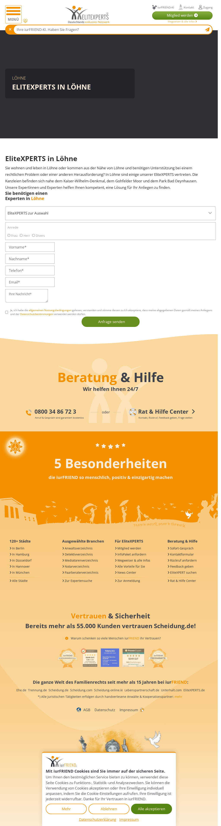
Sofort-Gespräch (182, 548)
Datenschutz (105, 710)
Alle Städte (20, 581)
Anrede (13, 227)
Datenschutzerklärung (97, 819)
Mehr (66, 808)
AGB (86, 710)
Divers (40, 236)
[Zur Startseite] (86, 12)
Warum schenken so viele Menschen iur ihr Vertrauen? (115, 638)
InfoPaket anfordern (131, 554)
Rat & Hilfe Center (183, 581)
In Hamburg (20, 554)
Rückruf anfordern (183, 560)
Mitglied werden (129, 548)
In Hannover (21, 566)
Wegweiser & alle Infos (181, 21)
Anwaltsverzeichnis (79, 548)
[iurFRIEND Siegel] (67, 658)
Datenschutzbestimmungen (36, 314)
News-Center (126, 572)
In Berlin (18, 548)
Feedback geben (182, 566)
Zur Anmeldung (128, 581)
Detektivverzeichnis (79, 554)
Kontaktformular (182, 554)
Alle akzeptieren (151, 808)
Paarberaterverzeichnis (81, 572)
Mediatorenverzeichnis (81, 560)
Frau (14, 236)
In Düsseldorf (22, 560)
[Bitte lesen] (25, 21)
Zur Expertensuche (78, 581)
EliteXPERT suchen (183, 572)
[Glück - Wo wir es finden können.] (141, 709)
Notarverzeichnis (77, 566)
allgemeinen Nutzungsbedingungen (50, 310)
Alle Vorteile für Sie (131, 566)
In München (21, 572)
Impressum (129, 710)
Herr (26, 236)
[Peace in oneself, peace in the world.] (15, 447)
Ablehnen (109, 808)
